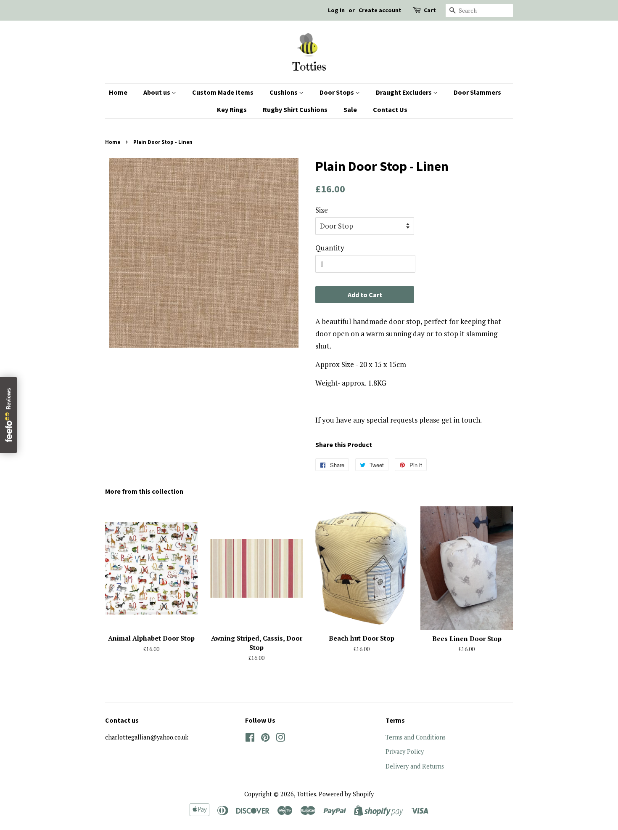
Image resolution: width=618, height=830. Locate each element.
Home (118, 92)
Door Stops (337, 92)
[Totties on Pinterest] (265, 739)
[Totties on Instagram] (280, 739)
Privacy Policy (405, 752)
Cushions (284, 92)
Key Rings (232, 109)
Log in (336, 10)
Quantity (329, 248)
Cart (430, 10)
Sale (350, 109)
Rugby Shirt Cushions (295, 109)
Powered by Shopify (346, 794)
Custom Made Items (223, 92)
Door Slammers (477, 92)
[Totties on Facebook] (250, 739)
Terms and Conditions (416, 737)
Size (321, 210)
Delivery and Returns (415, 766)
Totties (306, 794)
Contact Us (390, 109)
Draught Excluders (404, 92)
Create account (380, 10)
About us (157, 92)
